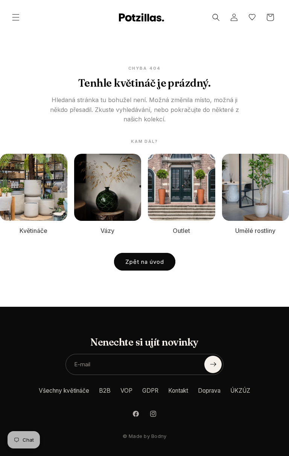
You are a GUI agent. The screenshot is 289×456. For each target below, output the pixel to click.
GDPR (150, 390)
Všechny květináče (64, 390)
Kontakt (178, 390)
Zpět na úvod (144, 261)
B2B (105, 390)
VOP (126, 390)
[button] (16, 17)
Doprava (209, 390)
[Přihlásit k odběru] (213, 364)
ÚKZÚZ (240, 390)
